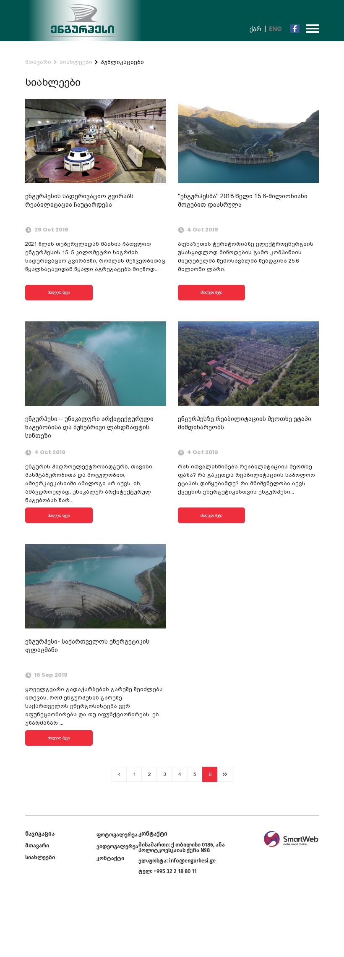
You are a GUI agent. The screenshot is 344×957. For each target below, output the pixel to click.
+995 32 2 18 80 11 (175, 871)
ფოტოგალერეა (117, 834)
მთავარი (38, 62)
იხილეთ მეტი (59, 292)
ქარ (255, 29)
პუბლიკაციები (122, 62)
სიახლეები (76, 62)
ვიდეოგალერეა (117, 846)
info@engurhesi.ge (192, 860)
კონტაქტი (110, 858)
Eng (275, 29)
